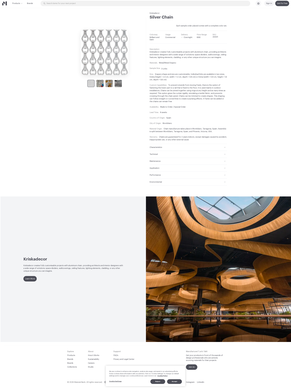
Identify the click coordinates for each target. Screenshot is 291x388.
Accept (174, 381)
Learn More (30, 279)
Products (16, 3)
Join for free (282, 3)
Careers (91, 363)
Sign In (269, 3)
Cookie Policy (162, 376)
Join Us (192, 367)
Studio (91, 367)
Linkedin (200, 382)
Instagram (190, 382)
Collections (72, 367)
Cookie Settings (115, 381)
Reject (157, 381)
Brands (30, 3)
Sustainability (93, 359)
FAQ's (115, 355)
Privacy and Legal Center (123, 359)
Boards (70, 363)
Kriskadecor (155, 13)
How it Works (93, 355)
